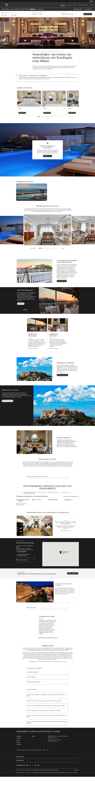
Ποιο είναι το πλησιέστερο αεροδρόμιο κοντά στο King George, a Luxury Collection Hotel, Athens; (46, 716)
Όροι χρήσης (27, 772)
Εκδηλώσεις (19, 744)
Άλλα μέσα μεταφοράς (23, 559)
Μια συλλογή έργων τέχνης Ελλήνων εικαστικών (37, 476)
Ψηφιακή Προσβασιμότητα (59, 772)
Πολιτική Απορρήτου (50, 772)
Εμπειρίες (18, 742)
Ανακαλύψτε (21, 303)
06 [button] (48, 250)
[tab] (29, 492)
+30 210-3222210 (88, 9)
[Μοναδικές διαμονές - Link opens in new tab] (31, 192)
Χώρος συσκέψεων (54, 499)
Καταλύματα (19, 738)
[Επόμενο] (78, 100)
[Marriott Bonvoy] (91, 1)
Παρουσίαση (19, 736)
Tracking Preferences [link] (20, 772)
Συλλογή (33, 736)
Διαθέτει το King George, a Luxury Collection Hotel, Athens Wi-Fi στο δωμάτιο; (44, 710)
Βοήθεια (75, 772)
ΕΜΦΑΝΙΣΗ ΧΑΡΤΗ (78, 9)
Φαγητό (18, 740)
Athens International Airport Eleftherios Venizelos (24, 555)
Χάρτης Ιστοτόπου (69, 772)
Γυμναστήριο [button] (69, 499)
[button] (39, 14)
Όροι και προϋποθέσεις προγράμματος (38, 772)
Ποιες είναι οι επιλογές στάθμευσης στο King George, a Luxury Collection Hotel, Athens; (46, 705)
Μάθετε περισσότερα (32, 348)
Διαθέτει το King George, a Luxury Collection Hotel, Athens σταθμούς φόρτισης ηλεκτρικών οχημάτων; (46, 722)
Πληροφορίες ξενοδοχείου (32, 672)
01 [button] (46, 250)
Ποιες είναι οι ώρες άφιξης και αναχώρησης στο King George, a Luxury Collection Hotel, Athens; (46, 695)
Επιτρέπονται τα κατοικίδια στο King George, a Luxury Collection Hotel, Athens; (44, 700)
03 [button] (64, 423)
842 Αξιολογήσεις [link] (40, 9)
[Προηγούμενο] (17, 100)
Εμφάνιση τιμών (22, 112)
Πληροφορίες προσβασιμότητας (34, 681)
